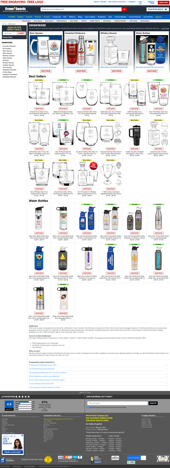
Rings (80, 17)
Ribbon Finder (147, 423)
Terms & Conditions (29, 466)
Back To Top (85, 393)
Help (140, 2)
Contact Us (48, 439)
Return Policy (48, 437)
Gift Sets (6, 60)
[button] (165, 29)
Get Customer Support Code (99, 418)
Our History (48, 421)
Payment (132, 2)
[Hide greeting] (22, 435)
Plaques (38, 17)
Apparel (159, 17)
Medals (20, 17)
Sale (110, 17)
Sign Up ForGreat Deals (14, 28)
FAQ (45, 427)
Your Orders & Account (117, 2)
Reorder (103, 2)
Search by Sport (155, 9)
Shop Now (45, 71)
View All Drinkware (9, 46)
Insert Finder (146, 419)
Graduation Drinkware (10, 74)
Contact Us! (102, 415)
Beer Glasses (7, 51)
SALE (4, 431)
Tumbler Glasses (8, 65)
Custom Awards (135, 17)
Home (4, 24)
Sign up (153, 403)
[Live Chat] (2, 461)
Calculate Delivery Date (97, 420)
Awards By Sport (8, 425)
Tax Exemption (49, 435)
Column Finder (147, 427)
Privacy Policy (7, 37)
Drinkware (102, 17)
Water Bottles (7, 58)
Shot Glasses (7, 67)
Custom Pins (148, 17)
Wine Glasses (7, 53)
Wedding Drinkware (9, 77)
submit (21, 33)
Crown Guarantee (50, 423)
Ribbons (72, 17)
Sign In (96, 2)
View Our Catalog (8, 433)
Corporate (57, 17)
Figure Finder (146, 421)
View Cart (163, 3)
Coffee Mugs (7, 72)
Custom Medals (120, 17)
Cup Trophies (90, 17)
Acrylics (47, 17)
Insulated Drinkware (9, 70)
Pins (65, 17)
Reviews (47, 425)
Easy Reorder (48, 433)
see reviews (44, 410)
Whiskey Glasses (9, 56)
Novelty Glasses (8, 63)
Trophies (11, 17)
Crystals (29, 17)
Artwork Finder (147, 425)
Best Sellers (7, 49)
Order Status (48, 431)
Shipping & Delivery (51, 429)
